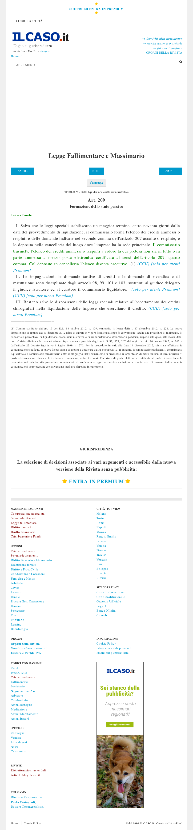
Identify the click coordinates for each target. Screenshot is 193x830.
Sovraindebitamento (24, 714)
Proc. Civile (19, 672)
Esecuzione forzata (23, 564)
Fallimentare (19, 682)
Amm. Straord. (20, 718)
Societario (18, 610)
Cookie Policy (106, 643)
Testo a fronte (21, 215)
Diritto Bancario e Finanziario (31, 560)
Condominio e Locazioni (28, 574)
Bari (99, 564)
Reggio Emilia (106, 536)
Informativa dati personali (114, 648)
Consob (101, 615)
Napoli (101, 527)
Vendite (16, 737)
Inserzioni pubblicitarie (112, 652)
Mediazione (19, 709)
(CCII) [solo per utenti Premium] (43, 295)
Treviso (101, 555)
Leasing (16, 624)
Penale (15, 597)
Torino (100, 518)
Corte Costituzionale (110, 597)
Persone (16, 606)
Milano (101, 513)
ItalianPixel (175, 823)
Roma (100, 523)
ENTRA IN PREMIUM (96, 481)
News (14, 747)
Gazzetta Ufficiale (108, 601)
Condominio (19, 700)
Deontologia (19, 629)
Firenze (101, 550)
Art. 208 (23, 171)
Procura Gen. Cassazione (27, 601)
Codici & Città (29, 21)
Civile (15, 587)
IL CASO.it (147, 823)
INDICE (96, 171)
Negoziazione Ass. (23, 691)
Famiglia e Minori (23, 578)
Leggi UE (102, 606)
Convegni (17, 733)
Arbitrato (17, 583)
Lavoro (15, 592)
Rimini (101, 578)
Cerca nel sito (20, 751)
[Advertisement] (96, 105)
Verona (101, 545)
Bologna (102, 568)
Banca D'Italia (106, 610)
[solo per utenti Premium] (155, 289)
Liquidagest (19, 742)
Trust (14, 615)
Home (14, 823)
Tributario (17, 619)
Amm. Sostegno (21, 704)
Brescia (101, 573)
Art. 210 (170, 171)
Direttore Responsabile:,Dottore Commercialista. (27, 802)
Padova (101, 541)
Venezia (101, 559)
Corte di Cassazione (110, 592)
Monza (101, 532)
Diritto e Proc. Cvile (24, 569)
